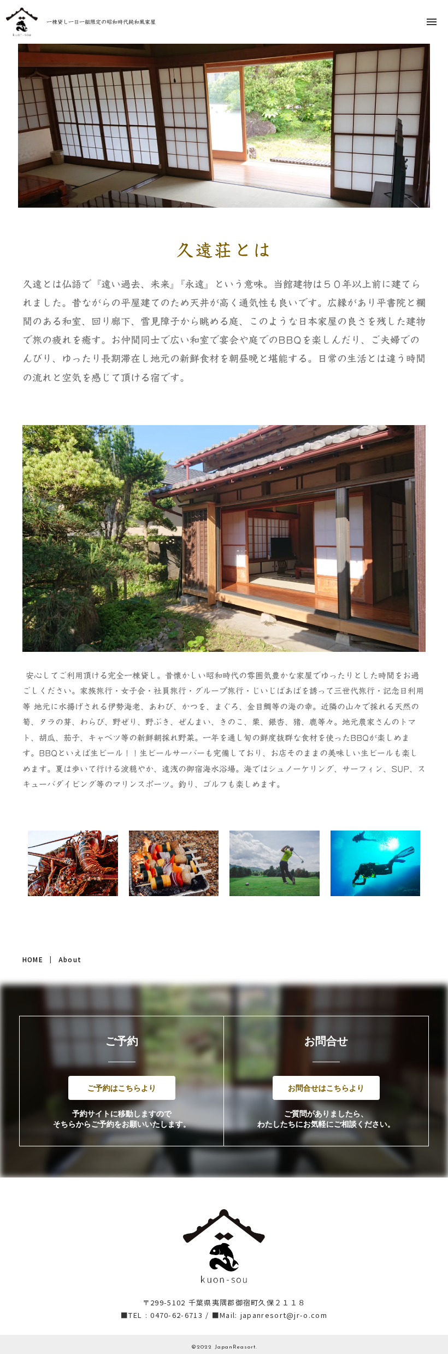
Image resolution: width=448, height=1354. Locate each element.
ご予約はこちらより (121, 1087)
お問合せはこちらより (326, 1087)
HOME (32, 959)
